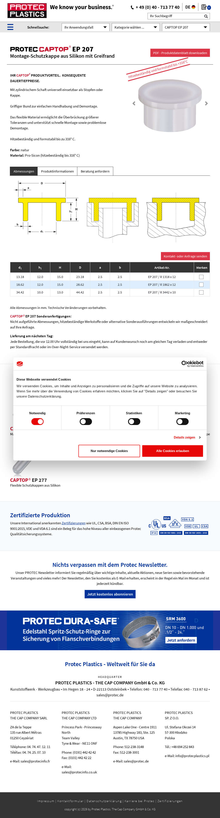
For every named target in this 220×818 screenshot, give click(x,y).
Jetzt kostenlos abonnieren (110, 594)
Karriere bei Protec (140, 801)
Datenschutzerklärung (104, 801)
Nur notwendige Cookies (109, 451)
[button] (134, 103)
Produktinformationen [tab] (57, 171)
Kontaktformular (70, 801)
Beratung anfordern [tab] (95, 171)
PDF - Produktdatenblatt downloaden (180, 53)
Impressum (46, 801)
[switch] (86, 421)
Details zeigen (184, 437)
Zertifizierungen (74, 523)
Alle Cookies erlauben (172, 451)
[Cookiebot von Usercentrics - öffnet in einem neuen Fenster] (184, 364)
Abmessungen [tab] (24, 171)
